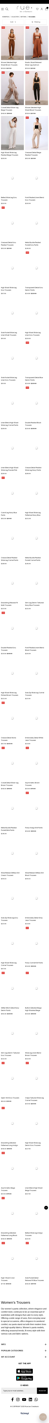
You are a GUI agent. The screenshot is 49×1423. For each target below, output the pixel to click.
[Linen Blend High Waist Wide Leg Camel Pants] (12, 403)
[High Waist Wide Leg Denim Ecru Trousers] (36, 1123)
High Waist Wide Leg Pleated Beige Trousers (9, 153)
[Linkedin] (30, 1399)
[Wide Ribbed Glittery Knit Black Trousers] (36, 853)
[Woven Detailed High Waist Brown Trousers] (12, 43)
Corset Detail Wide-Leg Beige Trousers (9, 108)
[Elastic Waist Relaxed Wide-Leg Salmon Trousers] (36, 43)
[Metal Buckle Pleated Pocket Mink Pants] (12, 808)
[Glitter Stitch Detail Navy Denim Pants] (12, 988)
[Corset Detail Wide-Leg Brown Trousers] (12, 763)
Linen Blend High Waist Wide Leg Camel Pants (9, 424)
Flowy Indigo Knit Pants (34, 828)
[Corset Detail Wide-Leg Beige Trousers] (12, 88)
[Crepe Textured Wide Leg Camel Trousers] (36, 1078)
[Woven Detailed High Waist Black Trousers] (36, 88)
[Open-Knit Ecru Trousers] (12, 1078)
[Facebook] (12, 1399)
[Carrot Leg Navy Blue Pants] (12, 493)
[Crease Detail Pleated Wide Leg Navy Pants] (36, 448)
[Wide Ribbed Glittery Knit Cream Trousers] (12, 853)
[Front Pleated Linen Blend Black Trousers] (36, 628)
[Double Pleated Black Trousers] (36, 403)
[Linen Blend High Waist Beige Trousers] (36, 1168)
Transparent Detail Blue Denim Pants (34, 378)
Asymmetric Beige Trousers (8, 1189)
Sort (11, 22)
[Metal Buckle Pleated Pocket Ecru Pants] (36, 223)
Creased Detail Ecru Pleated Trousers (8, 243)
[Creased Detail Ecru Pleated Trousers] (12, 223)
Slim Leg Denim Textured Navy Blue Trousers (34, 604)
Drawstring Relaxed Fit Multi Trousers (9, 604)
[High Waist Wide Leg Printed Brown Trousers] (12, 673)
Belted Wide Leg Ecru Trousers (9, 198)
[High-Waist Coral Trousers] (12, 1258)
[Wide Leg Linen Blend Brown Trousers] (36, 1033)
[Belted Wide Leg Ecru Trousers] (12, 178)
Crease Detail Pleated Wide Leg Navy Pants (33, 469)
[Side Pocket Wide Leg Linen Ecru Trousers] (12, 358)
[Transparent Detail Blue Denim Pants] (36, 358)
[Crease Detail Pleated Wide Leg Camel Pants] (12, 538)
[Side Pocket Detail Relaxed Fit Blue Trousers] (36, 1258)
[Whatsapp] (36, 1399)
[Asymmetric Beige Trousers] (12, 1168)
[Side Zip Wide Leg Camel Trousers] (36, 673)
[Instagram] (17, 1399)
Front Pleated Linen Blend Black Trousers (34, 649)
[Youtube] (24, 1399)
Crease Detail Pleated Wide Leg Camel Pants (9, 559)
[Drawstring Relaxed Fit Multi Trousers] (12, 583)
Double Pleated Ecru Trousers (8, 649)
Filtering (37, 22)
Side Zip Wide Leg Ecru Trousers (9, 919)
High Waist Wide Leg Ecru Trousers (9, 288)
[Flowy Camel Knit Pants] (36, 943)
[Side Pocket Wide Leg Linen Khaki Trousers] (12, 313)
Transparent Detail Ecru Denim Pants (34, 288)
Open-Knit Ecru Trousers (10, 1098)
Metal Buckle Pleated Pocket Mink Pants (9, 829)
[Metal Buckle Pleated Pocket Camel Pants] (36, 538)
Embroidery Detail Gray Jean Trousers (34, 919)
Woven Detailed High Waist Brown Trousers (9, 63)
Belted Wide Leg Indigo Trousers (34, 1234)
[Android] (24, 1378)
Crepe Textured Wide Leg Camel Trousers (34, 1099)
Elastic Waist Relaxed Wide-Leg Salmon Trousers (33, 63)
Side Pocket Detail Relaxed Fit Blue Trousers (34, 1279)
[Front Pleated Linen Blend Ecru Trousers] (36, 178)
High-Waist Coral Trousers (7, 1279)
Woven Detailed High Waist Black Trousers (33, 108)
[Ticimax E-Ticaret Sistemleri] (24, 1413)
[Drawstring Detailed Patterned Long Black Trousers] (12, 1213)
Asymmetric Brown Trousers (32, 784)
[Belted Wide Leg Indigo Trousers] (36, 1213)
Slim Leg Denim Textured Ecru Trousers (10, 1054)
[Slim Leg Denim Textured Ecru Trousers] (12, 1033)
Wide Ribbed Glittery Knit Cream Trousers (10, 874)
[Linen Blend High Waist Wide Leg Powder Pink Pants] (12, 448)
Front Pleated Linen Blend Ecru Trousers (34, 198)
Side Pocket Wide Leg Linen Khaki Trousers (9, 333)
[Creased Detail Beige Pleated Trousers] (36, 133)
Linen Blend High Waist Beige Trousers (33, 1189)
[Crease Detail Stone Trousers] (12, 718)
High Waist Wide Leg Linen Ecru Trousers (33, 333)
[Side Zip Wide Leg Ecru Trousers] (12, 898)
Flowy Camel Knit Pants (34, 963)
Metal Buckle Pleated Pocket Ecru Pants (33, 243)
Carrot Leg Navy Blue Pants (9, 514)
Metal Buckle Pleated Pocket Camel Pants (33, 559)
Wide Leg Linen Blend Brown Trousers (33, 1054)
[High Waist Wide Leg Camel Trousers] (12, 943)
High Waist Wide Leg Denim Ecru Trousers (33, 1144)
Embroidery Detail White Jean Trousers (34, 739)
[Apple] (24, 1371)
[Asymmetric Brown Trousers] (36, 763)
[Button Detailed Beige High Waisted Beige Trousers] (36, 988)
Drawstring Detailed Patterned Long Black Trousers (9, 1234)
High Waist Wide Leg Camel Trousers (9, 964)
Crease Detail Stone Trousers (8, 739)
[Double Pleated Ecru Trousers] (12, 628)
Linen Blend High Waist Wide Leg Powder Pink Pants (9, 469)
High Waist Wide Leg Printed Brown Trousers (9, 694)
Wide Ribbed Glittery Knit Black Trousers (34, 874)
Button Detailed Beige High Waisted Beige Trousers (33, 1009)
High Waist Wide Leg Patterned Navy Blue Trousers (33, 514)
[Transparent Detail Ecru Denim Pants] (36, 268)
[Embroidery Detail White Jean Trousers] (36, 718)
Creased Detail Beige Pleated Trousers (33, 153)
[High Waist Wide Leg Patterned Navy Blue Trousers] (36, 493)
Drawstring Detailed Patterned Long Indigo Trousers (9, 1144)
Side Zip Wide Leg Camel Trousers (34, 694)
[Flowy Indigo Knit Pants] (36, 808)
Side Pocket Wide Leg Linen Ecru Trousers (9, 378)
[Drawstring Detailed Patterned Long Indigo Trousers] (12, 1123)
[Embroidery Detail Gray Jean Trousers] (36, 898)
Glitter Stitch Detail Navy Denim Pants (10, 1009)
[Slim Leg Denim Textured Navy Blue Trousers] (36, 583)
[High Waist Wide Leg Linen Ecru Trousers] (36, 313)
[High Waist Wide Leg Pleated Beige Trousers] (12, 133)
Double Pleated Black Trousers (33, 424)
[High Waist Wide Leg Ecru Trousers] (12, 268)
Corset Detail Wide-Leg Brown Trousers (9, 784)
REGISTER (42, 1391)
